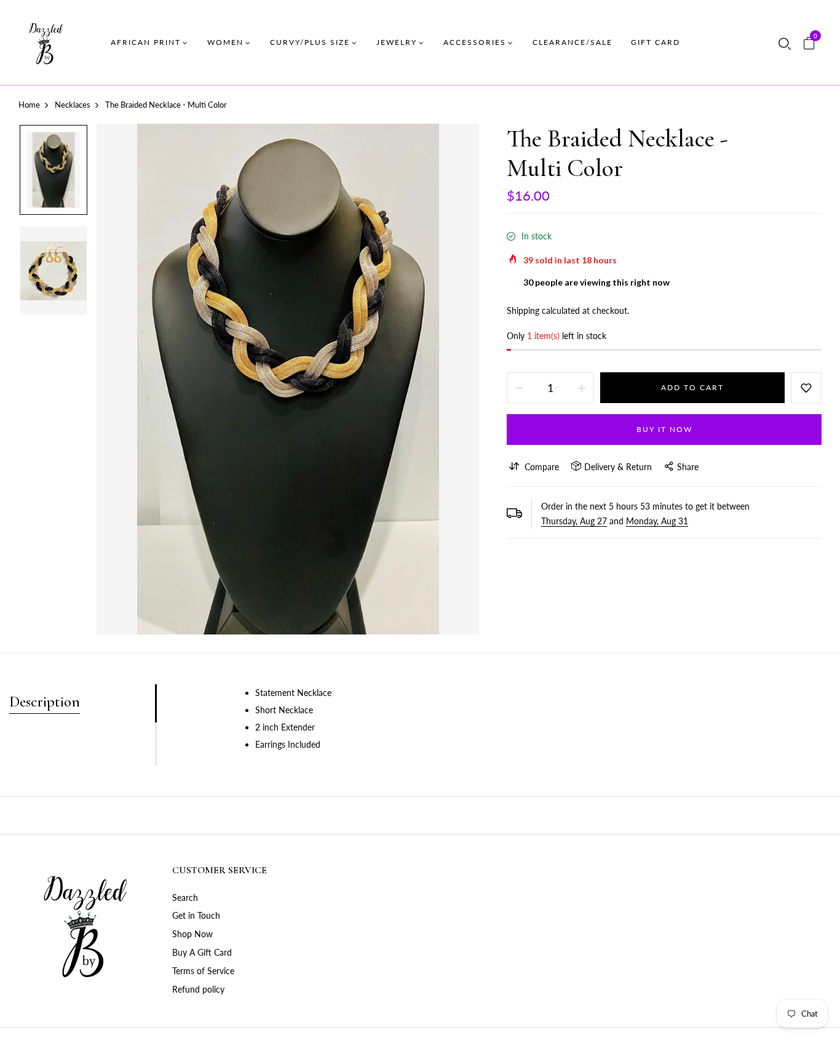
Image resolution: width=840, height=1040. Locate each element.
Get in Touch (196, 915)
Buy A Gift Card (202, 952)
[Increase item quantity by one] (581, 387)
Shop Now (192, 934)
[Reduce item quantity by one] (519, 387)
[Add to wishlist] (806, 387)
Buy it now (664, 429)
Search (185, 897)
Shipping (523, 310)
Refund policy (198, 989)
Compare (542, 467)
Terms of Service (203, 971)
